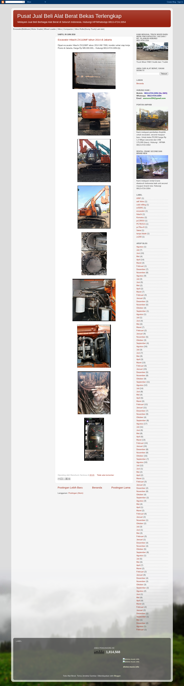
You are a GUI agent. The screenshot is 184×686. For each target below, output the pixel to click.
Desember (140, 269)
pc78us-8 (140, 227)
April (138, 260)
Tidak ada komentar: (105, 475)
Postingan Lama (120, 487)
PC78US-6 (140, 224)
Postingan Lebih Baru (70, 487)
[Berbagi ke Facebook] (66, 478)
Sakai (138, 230)
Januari (139, 298)
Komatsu (140, 217)
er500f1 (139, 208)
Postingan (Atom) (75, 493)
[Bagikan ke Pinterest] (69, 478)
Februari (140, 266)
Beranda (97, 487)
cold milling (141, 205)
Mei (138, 256)
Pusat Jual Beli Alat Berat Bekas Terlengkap (69, 16)
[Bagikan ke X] (64, 478)
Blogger (117, 676)
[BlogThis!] (61, 478)
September (141, 311)
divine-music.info (131, 667)
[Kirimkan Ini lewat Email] (59, 478)
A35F (138, 198)
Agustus (139, 247)
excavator (140, 211)
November (140, 273)
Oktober (139, 308)
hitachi (139, 214)
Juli (137, 250)
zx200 (139, 237)
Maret (138, 263)
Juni (138, 253)
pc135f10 (140, 221)
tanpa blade (141, 234)
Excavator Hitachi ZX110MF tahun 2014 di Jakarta (85, 39)
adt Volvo (140, 201)
